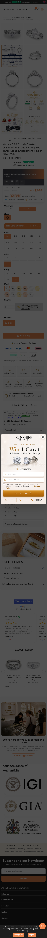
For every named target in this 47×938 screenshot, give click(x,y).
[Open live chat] (42, 926)
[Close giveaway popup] (43, 437)
